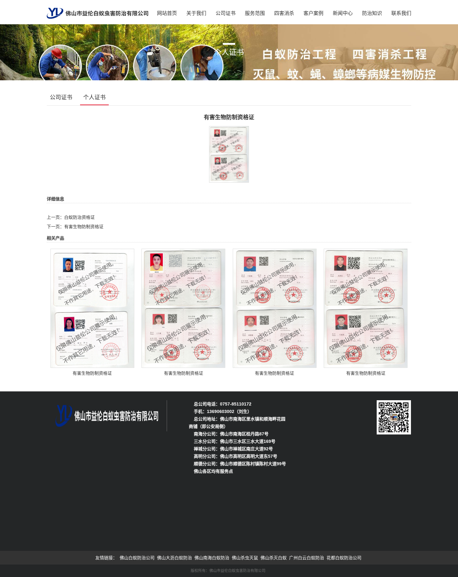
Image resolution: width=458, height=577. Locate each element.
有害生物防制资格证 (83, 226)
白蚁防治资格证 (79, 217)
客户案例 (313, 13)
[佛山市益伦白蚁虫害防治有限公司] (97, 11)
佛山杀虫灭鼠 (245, 557)
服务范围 (255, 13)
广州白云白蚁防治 (306, 557)
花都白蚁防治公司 (344, 557)
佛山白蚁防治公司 (137, 557)
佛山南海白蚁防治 (211, 557)
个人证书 (94, 97)
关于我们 (196, 13)
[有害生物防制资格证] (229, 154)
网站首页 (167, 13)
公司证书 (226, 13)
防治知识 (372, 13)
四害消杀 (284, 13)
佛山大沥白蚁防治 (174, 557)
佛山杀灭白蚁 (273, 557)
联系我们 (401, 13)
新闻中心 (343, 13)
